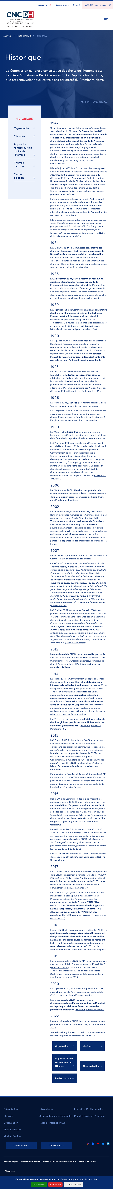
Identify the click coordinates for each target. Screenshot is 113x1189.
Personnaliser (75, 1184)
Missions (19, 136)
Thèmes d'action (19, 164)
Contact (76, 5)
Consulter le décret (75, 642)
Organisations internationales (55, 1115)
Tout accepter (39, 1184)
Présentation (24, 36)
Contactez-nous (21, 1145)
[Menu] (106, 19)
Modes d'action (19, 175)
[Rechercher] (50, 5)
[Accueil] (20, 19)
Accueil (7, 36)
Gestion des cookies (87, 1161)
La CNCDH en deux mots (96, 5)
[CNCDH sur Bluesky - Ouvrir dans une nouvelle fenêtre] (103, 1143)
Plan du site (10, 1171)
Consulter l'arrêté (59, 660)
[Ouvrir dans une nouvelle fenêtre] (88, 1143)
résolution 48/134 (90, 391)
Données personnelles (30, 1161)
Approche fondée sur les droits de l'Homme (23, 149)
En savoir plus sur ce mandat (90, 1009)
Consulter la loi (58, 605)
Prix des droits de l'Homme (89, 1115)
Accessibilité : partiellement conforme (59, 1161)
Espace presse (62, 5)
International (46, 1109)
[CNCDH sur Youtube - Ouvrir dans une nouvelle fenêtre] (98, 1143)
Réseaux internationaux (52, 1122)
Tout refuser (55, 1184)
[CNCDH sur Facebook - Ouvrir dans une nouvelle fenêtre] (93, 1143)
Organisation (22, 128)
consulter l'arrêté (92, 131)
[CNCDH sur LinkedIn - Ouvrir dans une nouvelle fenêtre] (108, 1143)
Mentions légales (11, 1161)
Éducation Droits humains (88, 1109)
